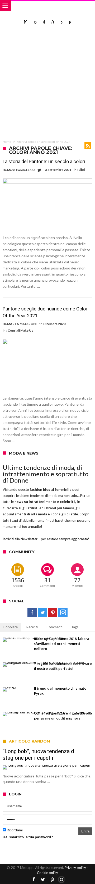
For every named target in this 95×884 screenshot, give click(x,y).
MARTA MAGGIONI (22, 324)
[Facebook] (32, 612)
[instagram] (63, 612)
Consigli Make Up (20, 330)
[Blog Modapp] (47, 16)
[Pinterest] (52, 612)
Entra (85, 831)
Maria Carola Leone (21, 170)
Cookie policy (47, 873)
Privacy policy (75, 867)
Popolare (10, 627)
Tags (74, 627)
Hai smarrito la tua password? (28, 837)
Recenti (32, 627)
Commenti (54, 627)
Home (7, 142)
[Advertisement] (47, 82)
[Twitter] (42, 612)
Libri (82, 170)
